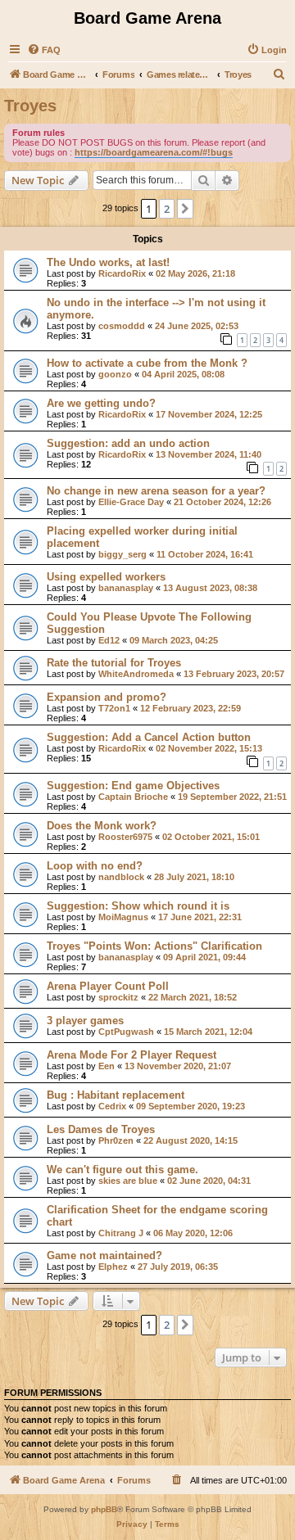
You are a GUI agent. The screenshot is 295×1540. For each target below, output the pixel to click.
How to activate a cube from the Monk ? (147, 363)
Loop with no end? (95, 866)
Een (106, 1066)
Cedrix (112, 1106)
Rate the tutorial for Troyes (114, 663)
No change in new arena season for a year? (156, 491)
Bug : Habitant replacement (115, 1095)
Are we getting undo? (101, 403)
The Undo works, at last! (108, 262)
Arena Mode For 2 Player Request (131, 1055)
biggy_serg (122, 554)
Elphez (113, 1266)
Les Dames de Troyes (101, 1129)
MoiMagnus (123, 917)
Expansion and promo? (106, 697)
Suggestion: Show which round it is (138, 906)
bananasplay (125, 588)
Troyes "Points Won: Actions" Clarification (154, 946)
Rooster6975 (125, 837)
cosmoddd (121, 326)
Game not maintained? (104, 1255)
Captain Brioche (133, 797)
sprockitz (118, 997)
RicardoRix (122, 273)
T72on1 (114, 708)
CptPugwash (126, 1031)
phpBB (104, 1509)
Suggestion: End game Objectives (133, 785)
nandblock (121, 877)
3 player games (85, 1020)
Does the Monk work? (102, 826)
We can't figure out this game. (122, 1169)
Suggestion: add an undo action (128, 443)
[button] (185, 209)
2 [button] (167, 208)
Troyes (30, 106)
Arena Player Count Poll (108, 986)
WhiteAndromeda (136, 674)
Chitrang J (120, 1233)
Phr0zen (116, 1140)
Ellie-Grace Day (131, 502)
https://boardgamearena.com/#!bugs (154, 152)
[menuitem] (44, 50)
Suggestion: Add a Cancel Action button (149, 737)
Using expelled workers (106, 577)
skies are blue (127, 1180)
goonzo (115, 374)
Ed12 (109, 640)
